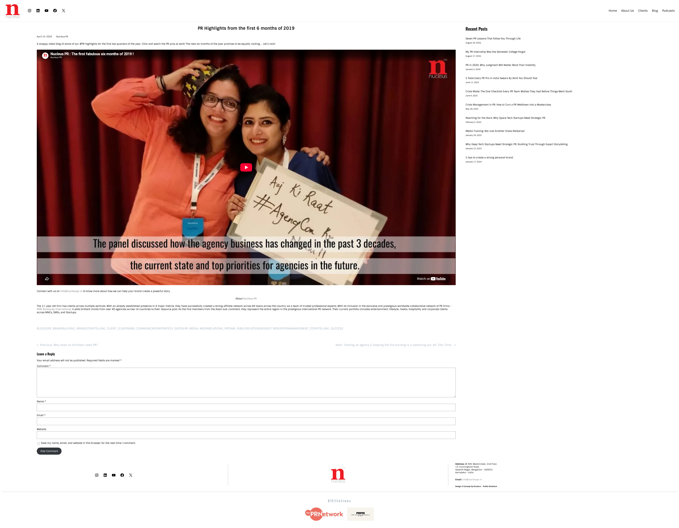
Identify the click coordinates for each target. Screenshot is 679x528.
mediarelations (211, 328)
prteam (230, 328)
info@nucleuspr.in (71, 291)
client (111, 328)
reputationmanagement (290, 328)
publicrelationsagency (254, 328)
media (193, 328)
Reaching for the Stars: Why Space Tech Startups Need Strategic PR (505, 117)
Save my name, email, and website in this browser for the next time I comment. (88, 443)
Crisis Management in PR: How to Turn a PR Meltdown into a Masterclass (508, 104)
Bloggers (44, 328)
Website (41, 429)
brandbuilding (64, 328)
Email (41, 415)
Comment (44, 366)
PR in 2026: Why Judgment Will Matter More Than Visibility (501, 65)
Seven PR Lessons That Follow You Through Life (493, 38)
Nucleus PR (62, 36)
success (337, 328)
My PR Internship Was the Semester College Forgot (496, 51)
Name (41, 401)
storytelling (319, 328)
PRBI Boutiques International (54, 309)
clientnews (126, 328)
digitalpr (181, 328)
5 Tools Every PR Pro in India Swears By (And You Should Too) (501, 78)
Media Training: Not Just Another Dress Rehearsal (495, 131)
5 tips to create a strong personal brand (489, 157)
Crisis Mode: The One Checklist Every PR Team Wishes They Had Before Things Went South (519, 91)
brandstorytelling (91, 328)
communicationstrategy (154, 328)
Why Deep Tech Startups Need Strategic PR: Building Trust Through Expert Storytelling (517, 144)
